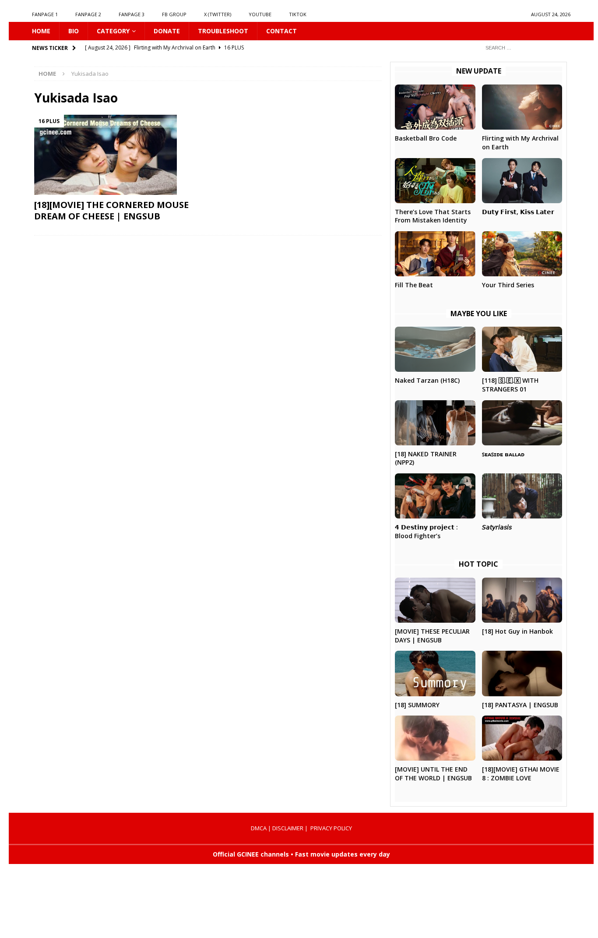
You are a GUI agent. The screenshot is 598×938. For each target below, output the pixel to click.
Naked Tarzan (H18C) (427, 380)
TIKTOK (297, 14)
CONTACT (281, 31)
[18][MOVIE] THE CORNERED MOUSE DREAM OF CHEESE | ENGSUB (111, 210)
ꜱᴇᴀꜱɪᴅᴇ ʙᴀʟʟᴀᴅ (503, 454)
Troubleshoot (223, 31)
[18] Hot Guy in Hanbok (517, 631)
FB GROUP (174, 14)
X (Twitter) (217, 14)
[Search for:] (524, 47)
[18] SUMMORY (417, 705)
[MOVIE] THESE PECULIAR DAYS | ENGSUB (432, 635)
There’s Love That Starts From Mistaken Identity (433, 216)
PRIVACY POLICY (331, 828)
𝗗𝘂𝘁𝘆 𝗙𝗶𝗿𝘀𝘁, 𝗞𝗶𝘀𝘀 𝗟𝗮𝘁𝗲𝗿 (518, 212)
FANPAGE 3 (131, 14)
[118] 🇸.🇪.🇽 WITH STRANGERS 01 (510, 384)
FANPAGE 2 (88, 14)
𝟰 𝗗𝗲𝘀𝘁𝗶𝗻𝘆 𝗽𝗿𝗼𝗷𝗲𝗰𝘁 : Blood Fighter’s (426, 531)
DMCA (259, 828)
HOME (41, 31)
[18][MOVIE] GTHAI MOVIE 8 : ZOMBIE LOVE (520, 773)
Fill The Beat (414, 285)
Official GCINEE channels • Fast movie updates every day (301, 854)
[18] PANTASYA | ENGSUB (520, 705)
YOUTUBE (260, 14)
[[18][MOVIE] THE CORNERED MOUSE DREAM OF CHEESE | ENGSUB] (118, 155)
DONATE (167, 31)
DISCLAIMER (287, 828)
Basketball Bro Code (426, 138)
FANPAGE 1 (45, 14)
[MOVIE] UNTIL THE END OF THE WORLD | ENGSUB (433, 773)
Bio (73, 31)
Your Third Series (508, 285)
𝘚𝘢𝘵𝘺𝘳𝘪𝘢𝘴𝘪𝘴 (497, 527)
